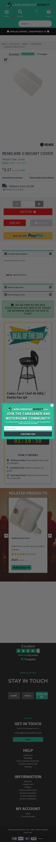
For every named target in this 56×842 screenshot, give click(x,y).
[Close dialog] (52, 405)
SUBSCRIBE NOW (28, 434)
